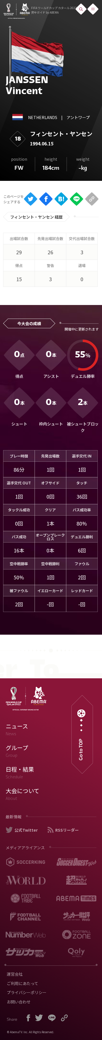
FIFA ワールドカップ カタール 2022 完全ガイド (54, 10)
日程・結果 (20, 772)
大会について (22, 794)
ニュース (17, 729)
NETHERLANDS (42, 117)
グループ (17, 751)
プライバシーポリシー (26, 992)
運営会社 (15, 974)
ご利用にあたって (22, 983)
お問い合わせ (19, 1002)
